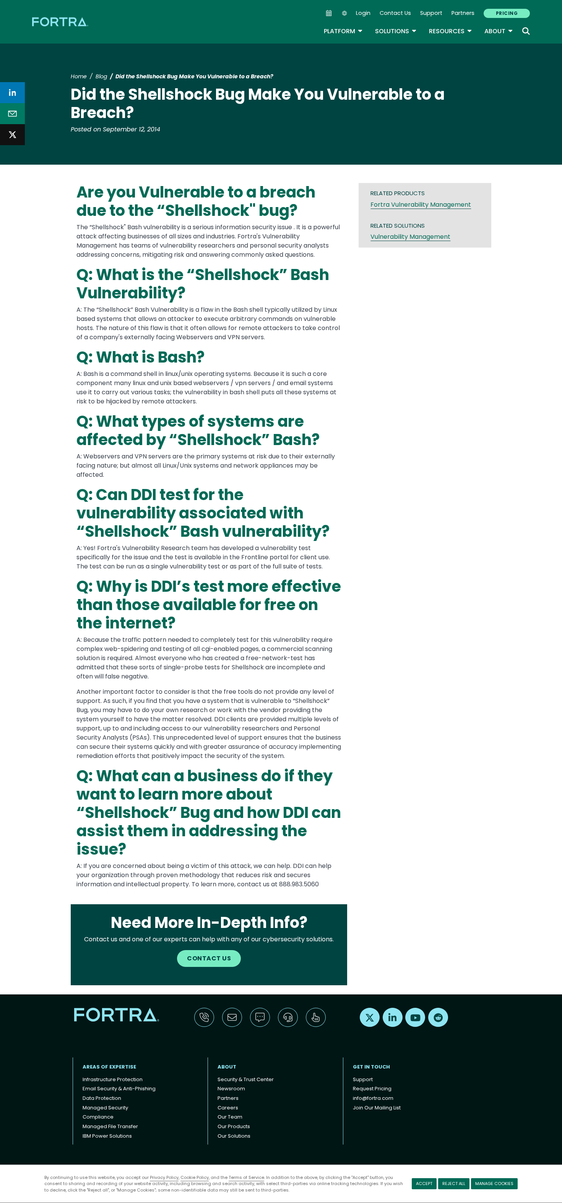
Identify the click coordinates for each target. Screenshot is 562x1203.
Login (363, 13)
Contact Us (395, 13)
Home (79, 76)
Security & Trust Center (246, 1079)
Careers (228, 1107)
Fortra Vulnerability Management (420, 204)
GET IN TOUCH (371, 1066)
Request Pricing (372, 1088)
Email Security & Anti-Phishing (119, 1088)
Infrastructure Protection (113, 1079)
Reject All (453, 1183)
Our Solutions (234, 1136)
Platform (343, 31)
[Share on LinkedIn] (12, 92)
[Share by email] (12, 113)
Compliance (98, 1116)
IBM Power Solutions (107, 1136)
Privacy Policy (164, 1177)
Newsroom (231, 1088)
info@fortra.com (373, 1098)
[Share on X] (12, 134)
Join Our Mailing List (377, 1107)
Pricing (507, 13)
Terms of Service (246, 1177)
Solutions (396, 31)
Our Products (234, 1126)
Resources (450, 31)
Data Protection (102, 1098)
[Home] (60, 21)
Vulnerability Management (410, 236)
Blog (101, 76)
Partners (463, 13)
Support (431, 13)
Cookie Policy (194, 1177)
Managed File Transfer (110, 1126)
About (498, 31)
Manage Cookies (494, 1183)
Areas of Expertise (109, 1066)
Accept (424, 1183)
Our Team (230, 1116)
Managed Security (105, 1107)
